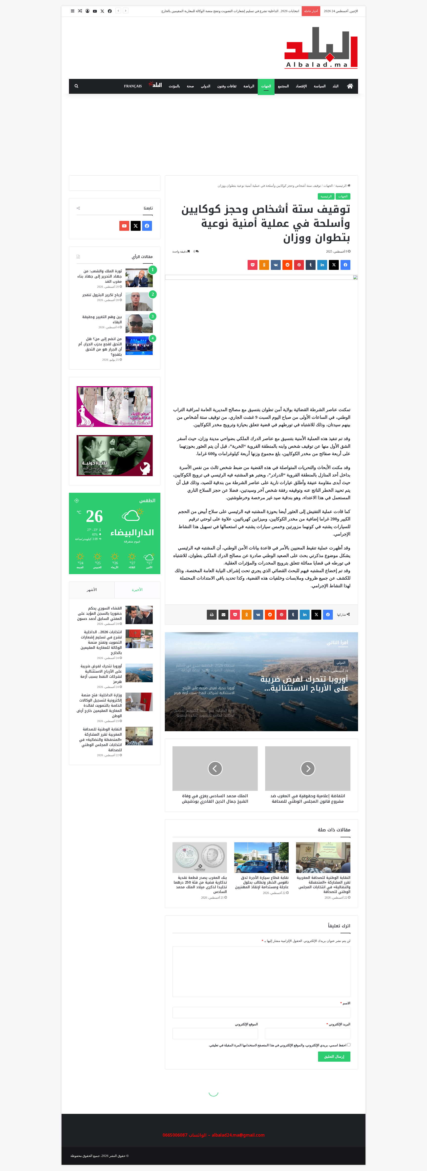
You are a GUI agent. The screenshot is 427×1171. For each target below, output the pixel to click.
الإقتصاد (301, 86)
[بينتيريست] (299, 265)
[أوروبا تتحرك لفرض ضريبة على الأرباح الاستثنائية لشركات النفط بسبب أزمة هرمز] (139, 673)
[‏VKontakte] (276, 265)
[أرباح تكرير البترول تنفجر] (139, 301)
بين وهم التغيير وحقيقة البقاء (102, 320)
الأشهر (92, 590)
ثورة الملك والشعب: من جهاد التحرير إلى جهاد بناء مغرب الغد (99, 276)
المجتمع (283, 86)
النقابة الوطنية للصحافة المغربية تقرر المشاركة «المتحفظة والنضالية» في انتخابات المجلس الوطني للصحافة (323, 884)
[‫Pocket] (252, 265)
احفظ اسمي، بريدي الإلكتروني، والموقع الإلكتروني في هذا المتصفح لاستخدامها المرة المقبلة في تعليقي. (277, 1045)
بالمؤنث (174, 86)
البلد (336, 86)
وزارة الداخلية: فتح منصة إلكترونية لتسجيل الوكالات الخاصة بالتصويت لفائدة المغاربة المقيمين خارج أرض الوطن (299, 687)
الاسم (345, 1003)
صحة (190, 86)
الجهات (266, 86)
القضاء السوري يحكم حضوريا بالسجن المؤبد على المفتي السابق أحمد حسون (99, 613)
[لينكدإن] (322, 265)
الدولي (205, 86)
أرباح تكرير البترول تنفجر (102, 295)
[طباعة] (212, 615)
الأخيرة (137, 590)
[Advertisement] (213, 133)
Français (133, 86)
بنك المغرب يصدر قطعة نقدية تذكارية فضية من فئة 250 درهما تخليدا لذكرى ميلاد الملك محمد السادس (200, 884)
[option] (261, 681)
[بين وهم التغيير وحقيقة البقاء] (139, 323)
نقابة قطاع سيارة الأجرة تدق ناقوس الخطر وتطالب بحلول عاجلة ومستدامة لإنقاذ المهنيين (262, 882)
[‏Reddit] (287, 265)
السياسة (320, 86)
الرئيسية (341, 185)
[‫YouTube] (124, 226)
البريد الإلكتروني (338, 1024)
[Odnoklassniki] (264, 265)
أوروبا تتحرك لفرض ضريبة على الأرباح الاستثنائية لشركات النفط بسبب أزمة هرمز (245, 11)
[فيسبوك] (345, 265)
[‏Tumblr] (311, 265)
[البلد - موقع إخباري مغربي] (321, 48)
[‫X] (334, 265)
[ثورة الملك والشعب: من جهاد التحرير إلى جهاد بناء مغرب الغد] (139, 278)
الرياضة (248, 86)
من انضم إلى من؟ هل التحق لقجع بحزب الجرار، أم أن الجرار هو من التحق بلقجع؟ (100, 347)
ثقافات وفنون (226, 86)
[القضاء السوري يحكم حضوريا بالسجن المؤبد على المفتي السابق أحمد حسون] (139, 615)
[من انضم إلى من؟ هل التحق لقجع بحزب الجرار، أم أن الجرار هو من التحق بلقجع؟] (139, 345)
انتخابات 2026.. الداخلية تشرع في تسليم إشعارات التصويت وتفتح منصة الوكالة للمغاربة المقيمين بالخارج (101, 642)
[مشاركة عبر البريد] (223, 615)
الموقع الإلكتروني (246, 1024)
